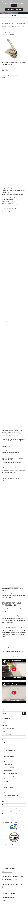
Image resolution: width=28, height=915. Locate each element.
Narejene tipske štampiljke (8, 728)
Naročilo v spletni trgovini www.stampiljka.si (12, 651)
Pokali (3, 731)
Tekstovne (6, 792)
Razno (3, 737)
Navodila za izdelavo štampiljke (9, 208)
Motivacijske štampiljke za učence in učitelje (12, 816)
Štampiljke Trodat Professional (9, 805)
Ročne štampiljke (8, 770)
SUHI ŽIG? (13, 605)
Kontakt (4, 900)
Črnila (3, 722)
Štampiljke (4, 740)
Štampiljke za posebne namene (9, 773)
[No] (26, 6)
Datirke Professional (8, 787)
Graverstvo (4, 725)
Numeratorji (6, 759)
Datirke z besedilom (10, 750)
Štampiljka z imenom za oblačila (9, 814)
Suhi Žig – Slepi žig (8, 35)
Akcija (5, 742)
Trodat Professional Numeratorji (11, 795)
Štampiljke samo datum (11, 753)
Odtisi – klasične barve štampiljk (9, 808)
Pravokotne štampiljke (9, 767)
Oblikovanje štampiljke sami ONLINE (11, 811)
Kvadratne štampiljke (9, 756)
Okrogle (6, 790)
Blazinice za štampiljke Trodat (11, 745)
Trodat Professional (6, 785)
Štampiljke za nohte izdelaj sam (11, 778)
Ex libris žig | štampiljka (9, 776)
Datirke (5, 748)
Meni (15, 15)
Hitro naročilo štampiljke (13, 647)
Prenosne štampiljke (7, 734)
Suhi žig (6, 781)
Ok (14, 6)
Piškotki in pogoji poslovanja (8, 897)
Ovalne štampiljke (8, 764)
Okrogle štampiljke (8, 761)
